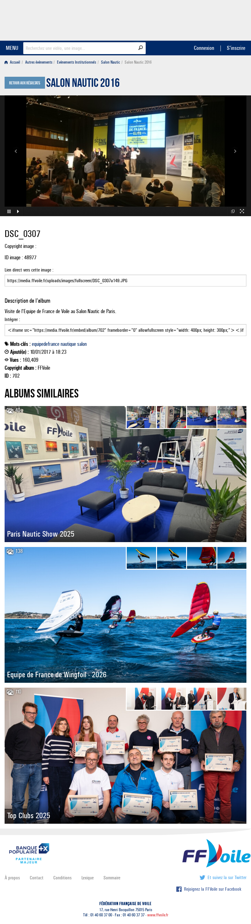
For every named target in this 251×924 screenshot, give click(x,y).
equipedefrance (45, 344)
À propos (12, 878)
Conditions (62, 878)
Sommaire (111, 878)
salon (82, 344)
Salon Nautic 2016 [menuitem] (138, 62)
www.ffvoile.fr (157, 915)
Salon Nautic (110, 62)
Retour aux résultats (24, 83)
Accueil (14, 62)
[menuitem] (14, 62)
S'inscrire (236, 47)
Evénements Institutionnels (76, 62)
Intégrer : (12, 319)
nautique (68, 344)
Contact (36, 878)
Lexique (87, 878)
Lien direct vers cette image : (29, 270)
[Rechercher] (140, 48)
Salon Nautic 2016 (83, 84)
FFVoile (207, 19)
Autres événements (38, 62)
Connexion (204, 47)
